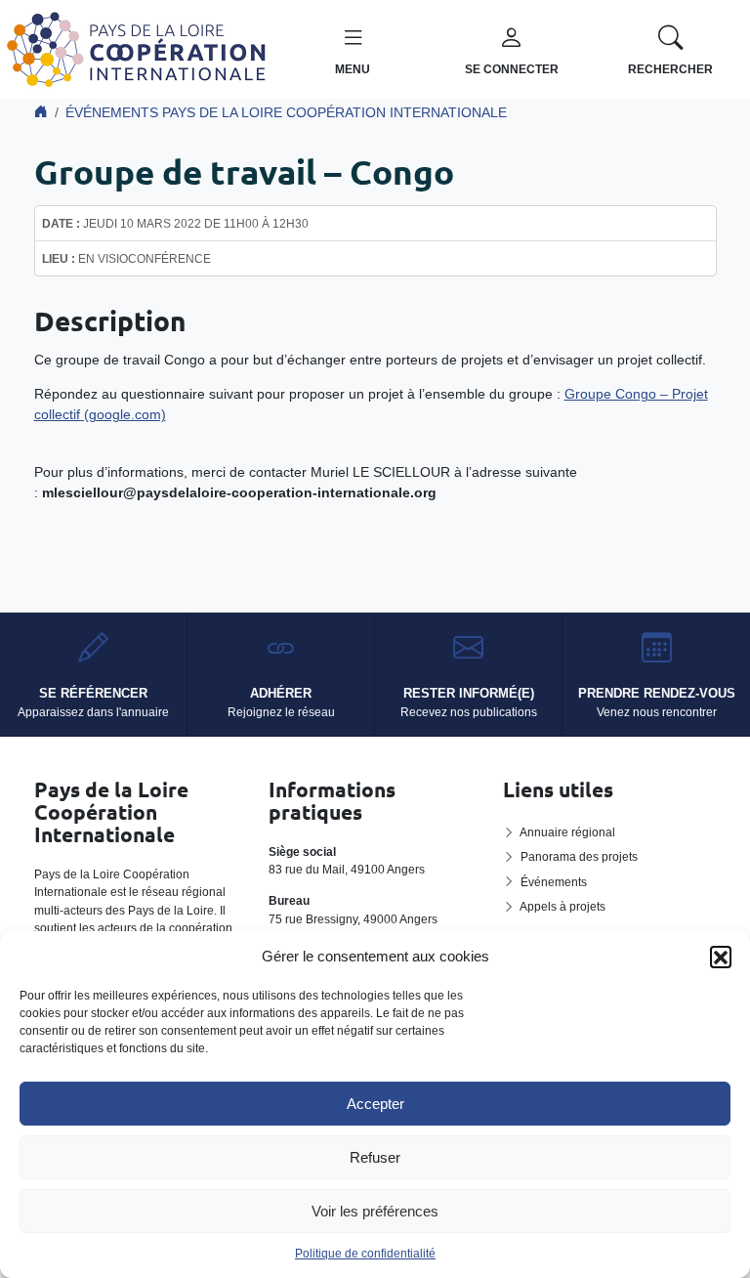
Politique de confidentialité (365, 1253)
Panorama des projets (579, 857)
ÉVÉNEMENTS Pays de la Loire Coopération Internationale (286, 112)
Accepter (375, 1103)
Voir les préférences (375, 1211)
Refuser (375, 1157)
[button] (720, 956)
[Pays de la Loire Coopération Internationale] (136, 48)
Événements (554, 882)
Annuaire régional (567, 832)
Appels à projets (562, 907)
